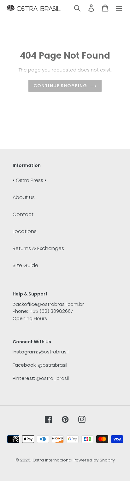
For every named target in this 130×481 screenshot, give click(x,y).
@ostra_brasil (52, 378)
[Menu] (119, 8)
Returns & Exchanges (38, 248)
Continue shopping (60, 86)
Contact (23, 214)
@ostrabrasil (53, 351)
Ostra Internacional (52, 460)
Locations (25, 231)
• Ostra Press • (29, 180)
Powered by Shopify (94, 460)
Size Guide (25, 265)
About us (24, 197)
